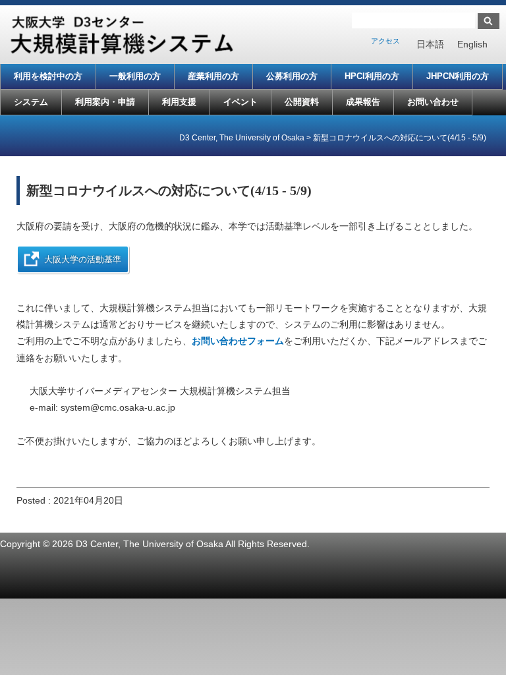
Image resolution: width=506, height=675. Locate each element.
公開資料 (302, 102)
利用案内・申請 (105, 102)
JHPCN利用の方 (457, 76)
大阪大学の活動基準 (82, 259)
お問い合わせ (433, 102)
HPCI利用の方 (372, 76)
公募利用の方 (292, 76)
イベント (240, 102)
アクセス (385, 41)
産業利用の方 (213, 76)
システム (31, 102)
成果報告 (363, 102)
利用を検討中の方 (48, 76)
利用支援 (179, 102)
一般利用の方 (135, 76)
